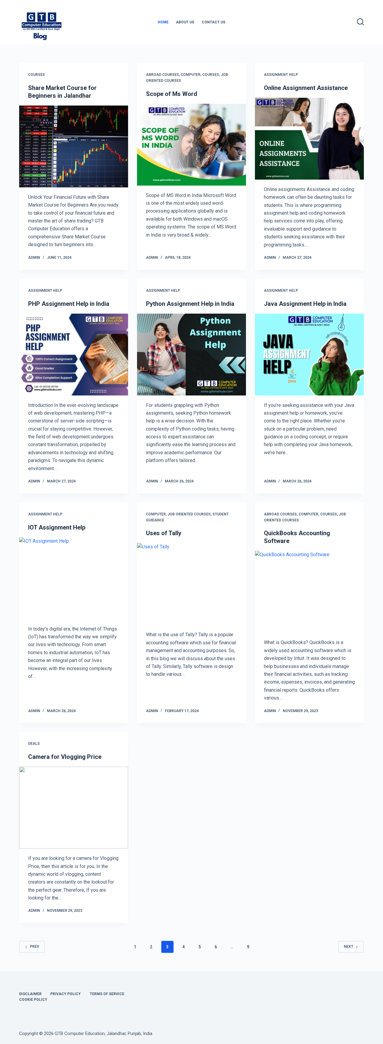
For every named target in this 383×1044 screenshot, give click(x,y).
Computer (190, 75)
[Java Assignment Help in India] (309, 354)
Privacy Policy (65, 994)
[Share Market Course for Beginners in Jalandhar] (73, 146)
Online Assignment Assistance (306, 87)
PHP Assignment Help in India (68, 303)
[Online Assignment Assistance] (309, 139)
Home (163, 22)
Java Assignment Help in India (305, 303)
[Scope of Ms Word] (191, 145)
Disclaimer (30, 994)
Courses (36, 75)
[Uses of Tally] (191, 584)
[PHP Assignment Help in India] (73, 354)
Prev (34, 946)
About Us (185, 22)
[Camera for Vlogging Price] (73, 808)
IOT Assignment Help (56, 527)
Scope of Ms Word (171, 93)
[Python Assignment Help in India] (191, 354)
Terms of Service (107, 994)
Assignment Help (281, 75)
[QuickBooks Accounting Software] (309, 592)
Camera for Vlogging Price (64, 756)
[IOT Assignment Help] (73, 578)
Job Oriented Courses (189, 514)
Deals (34, 743)
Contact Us (213, 22)
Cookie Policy (33, 1000)
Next (348, 946)
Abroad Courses (162, 75)
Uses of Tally (163, 533)
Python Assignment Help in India (190, 303)
